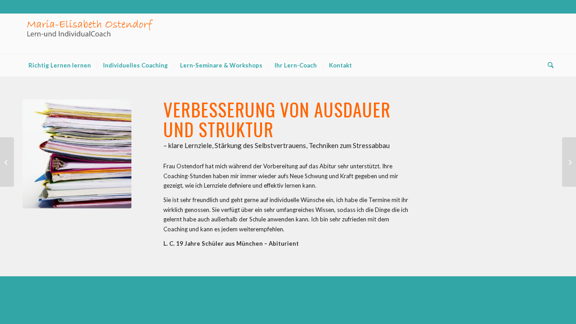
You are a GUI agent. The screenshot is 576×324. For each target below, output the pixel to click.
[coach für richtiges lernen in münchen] (90, 34)
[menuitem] (59, 65)
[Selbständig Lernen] (569, 162)
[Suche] (548, 65)
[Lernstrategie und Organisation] (7, 162)
